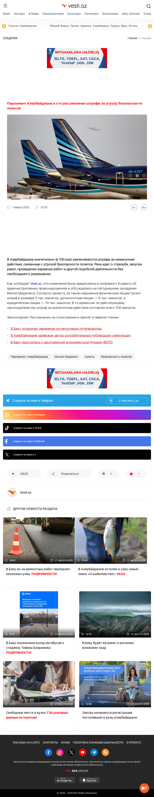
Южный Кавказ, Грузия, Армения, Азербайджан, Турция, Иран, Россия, (94, 25)
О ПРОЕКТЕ (133, 742)
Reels (6, 13)
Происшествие (53, 13)
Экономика (110, 13)
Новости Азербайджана (22, 25)
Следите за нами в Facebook (29, 441)
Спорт (148, 13)
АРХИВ (65, 742)
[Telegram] (94, 753)
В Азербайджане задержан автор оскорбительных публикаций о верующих (71, 335)
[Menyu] (5, 5)
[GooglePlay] (65, 780)
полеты (89, 356)
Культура (74, 13)
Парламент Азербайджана (29, 356)
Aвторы (19, 13)
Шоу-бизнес (131, 13)
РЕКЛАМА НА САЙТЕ (26, 742)
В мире (33, 13)
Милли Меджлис (66, 356)
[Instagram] (60, 753)
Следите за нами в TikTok (27, 428)
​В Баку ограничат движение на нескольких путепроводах (56, 329)
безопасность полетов (116, 356)
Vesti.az (36, 283)
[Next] (150, 26)
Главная (132, 38)
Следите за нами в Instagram (29, 414)
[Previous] (4, 26)
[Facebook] (48, 753)
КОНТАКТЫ (50, 742)
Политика (91, 13)
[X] (71, 753)
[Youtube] (82, 753)
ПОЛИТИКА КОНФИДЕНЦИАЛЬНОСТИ (98, 742)
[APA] (77, 771)
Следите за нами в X (24, 454)
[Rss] (105, 753)
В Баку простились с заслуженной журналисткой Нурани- (62, 342)
